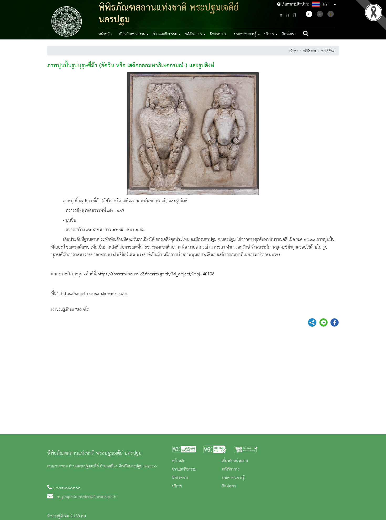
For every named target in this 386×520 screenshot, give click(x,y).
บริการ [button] (269, 34)
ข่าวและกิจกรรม (184, 469)
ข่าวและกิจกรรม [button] (165, 34)
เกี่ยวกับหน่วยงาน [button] (132, 34)
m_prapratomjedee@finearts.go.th (86, 497)
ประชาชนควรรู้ (233, 478)
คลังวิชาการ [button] (193, 34)
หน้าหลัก (105, 34)
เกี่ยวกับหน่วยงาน (235, 461)
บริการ (177, 486)
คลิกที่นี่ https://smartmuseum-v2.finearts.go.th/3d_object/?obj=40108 (149, 274)
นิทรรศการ (218, 34)
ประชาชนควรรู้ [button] (245, 34)
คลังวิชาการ (309, 51)
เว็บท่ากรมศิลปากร (295, 4)
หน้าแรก (293, 51)
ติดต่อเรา (289, 34)
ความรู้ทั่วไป (328, 51)
